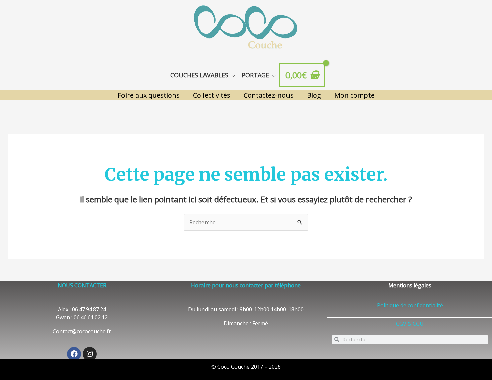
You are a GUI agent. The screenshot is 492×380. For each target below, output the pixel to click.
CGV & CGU (410, 323)
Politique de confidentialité (410, 305)
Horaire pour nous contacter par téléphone (246, 285)
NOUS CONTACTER (82, 285)
